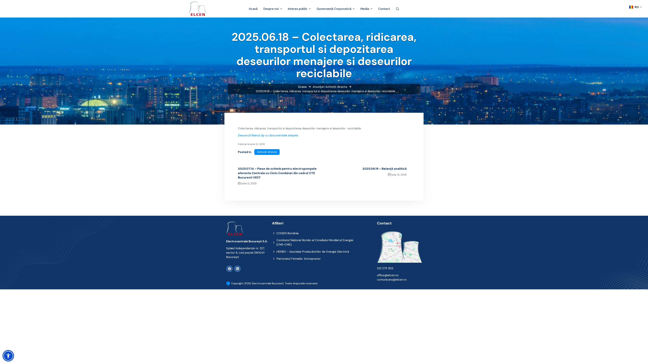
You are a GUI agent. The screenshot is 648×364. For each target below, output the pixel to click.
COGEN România (287, 233)
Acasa (302, 87)
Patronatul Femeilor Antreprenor (298, 259)
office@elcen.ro (387, 275)
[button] (8, 356)
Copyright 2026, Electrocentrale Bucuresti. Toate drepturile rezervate (274, 283)
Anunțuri (319, 87)
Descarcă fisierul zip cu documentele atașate (268, 135)
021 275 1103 (385, 268)
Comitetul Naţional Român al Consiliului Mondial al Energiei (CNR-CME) (314, 242)
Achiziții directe (336, 87)
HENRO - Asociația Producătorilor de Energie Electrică (312, 251)
